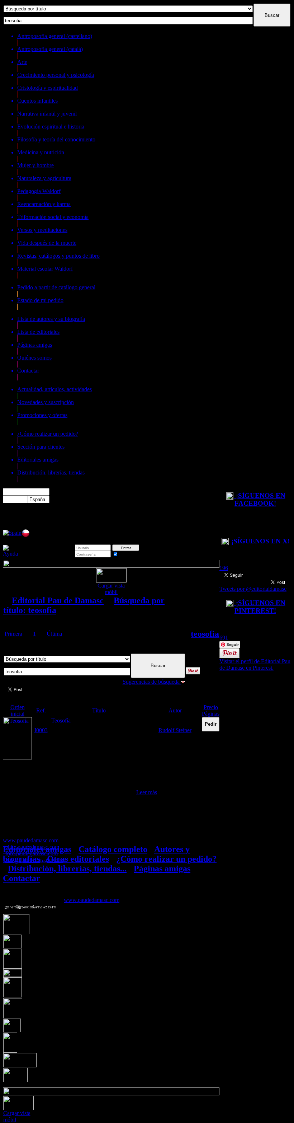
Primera (13, 634)
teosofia (205, 633)
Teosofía (61, 720)
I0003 (41, 730)
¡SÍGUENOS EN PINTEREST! (259, 606)
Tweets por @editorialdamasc (252, 589)
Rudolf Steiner (174, 730)
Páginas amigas (162, 868)
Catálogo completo (113, 849)
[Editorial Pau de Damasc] (12, 533)
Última (54, 634)
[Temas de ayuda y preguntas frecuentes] (10, 554)
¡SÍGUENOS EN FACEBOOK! (259, 499)
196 (223, 568)
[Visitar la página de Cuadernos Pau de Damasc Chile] (26, 535)
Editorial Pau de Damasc (58, 600)
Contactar (21, 878)
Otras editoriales (78, 859)
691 (223, 638)
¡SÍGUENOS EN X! (259, 541)
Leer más (146, 792)
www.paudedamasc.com (91, 900)
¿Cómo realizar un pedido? (166, 859)
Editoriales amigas (37, 849)
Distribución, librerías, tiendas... (67, 868)
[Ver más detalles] (17, 757)
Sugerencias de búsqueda (152, 682)
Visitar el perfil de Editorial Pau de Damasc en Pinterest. (254, 664)
